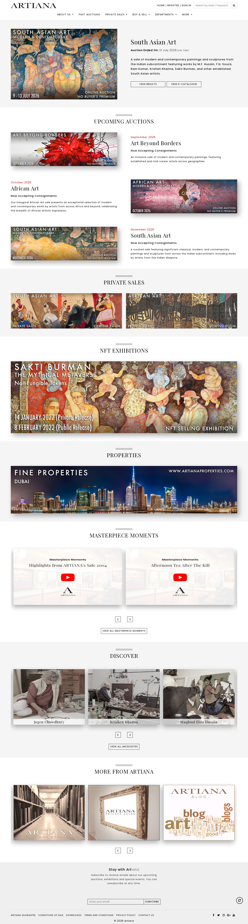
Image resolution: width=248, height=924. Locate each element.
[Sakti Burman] (199, 696)
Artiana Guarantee (23, 915)
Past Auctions (89, 14)
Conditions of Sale (50, 915)
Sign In (186, 5)
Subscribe (152, 901)
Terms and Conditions (99, 915)
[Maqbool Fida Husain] (124, 696)
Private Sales (115, 14)
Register (173, 5)
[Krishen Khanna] (49, 696)
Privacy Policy (126, 915)
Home (161, 5)
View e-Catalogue (184, 84)
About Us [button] (64, 14)
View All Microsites (124, 746)
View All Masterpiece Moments (124, 630)
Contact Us (146, 915)
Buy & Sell (140, 14)
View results (148, 84)
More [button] (185, 14)
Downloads (74, 915)
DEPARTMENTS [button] (164, 14)
